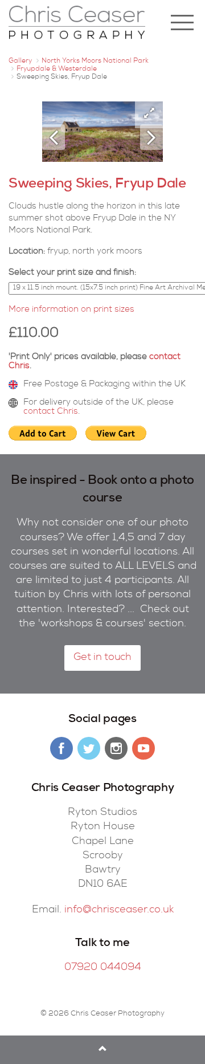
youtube (143, 748)
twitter (88, 748)
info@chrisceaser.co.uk (119, 910)
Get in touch (102, 658)
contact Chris (50, 411)
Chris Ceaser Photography (77, 23)
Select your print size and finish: (72, 272)
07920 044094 (102, 968)
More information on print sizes (71, 309)
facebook (61, 748)
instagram (116, 748)
